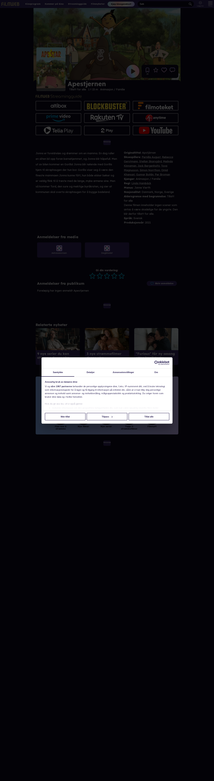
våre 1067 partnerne (61, 386)
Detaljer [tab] (91, 372)
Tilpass (105, 416)
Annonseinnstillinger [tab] (123, 372)
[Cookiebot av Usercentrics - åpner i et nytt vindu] (156, 363)
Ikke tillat (65, 416)
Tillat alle (148, 416)
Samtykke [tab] (58, 372)
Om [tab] (156, 372)
